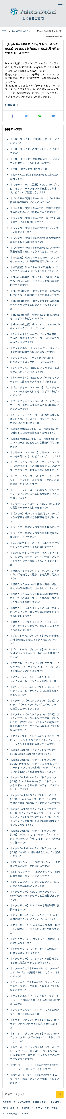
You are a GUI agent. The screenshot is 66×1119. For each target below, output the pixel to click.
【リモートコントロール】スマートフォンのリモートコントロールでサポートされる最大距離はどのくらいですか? (34, 480)
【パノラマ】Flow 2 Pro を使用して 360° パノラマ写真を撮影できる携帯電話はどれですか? (34, 517)
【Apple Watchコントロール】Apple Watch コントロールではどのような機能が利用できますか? (34, 442)
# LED (25, 1113)
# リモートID (42, 1107)
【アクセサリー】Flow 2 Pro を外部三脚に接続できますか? (35, 907)
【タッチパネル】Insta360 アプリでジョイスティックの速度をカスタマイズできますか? (35, 379)
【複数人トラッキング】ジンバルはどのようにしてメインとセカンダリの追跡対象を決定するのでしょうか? (34, 612)
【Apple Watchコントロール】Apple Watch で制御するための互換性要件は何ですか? (34, 431)
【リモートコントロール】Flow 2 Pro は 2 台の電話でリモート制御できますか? (35, 505)
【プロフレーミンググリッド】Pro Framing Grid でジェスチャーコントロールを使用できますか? (35, 653)
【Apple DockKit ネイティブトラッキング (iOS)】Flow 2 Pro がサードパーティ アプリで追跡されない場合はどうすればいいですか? (35, 799)
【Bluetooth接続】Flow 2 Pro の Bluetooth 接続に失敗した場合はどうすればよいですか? (35, 293)
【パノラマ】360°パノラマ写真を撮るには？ (34, 527)
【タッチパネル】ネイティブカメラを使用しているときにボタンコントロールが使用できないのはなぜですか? (34, 338)
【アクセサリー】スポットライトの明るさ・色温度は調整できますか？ (34, 950)
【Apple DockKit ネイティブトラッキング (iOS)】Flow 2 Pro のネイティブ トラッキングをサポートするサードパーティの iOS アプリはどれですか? (34, 783)
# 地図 (54, 1107)
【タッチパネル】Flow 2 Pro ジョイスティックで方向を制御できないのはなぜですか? (35, 350)
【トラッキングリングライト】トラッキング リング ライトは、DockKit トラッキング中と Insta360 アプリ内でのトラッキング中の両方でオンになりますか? (35, 1053)
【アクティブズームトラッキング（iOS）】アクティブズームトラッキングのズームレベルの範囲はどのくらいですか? (34, 704)
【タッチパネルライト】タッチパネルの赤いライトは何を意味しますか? (34, 1012)
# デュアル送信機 (22, 1101)
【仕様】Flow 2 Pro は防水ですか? (29, 169)
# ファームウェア (10, 1113)
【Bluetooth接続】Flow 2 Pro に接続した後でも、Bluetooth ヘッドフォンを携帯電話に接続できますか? (34, 281)
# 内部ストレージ (10, 1107)
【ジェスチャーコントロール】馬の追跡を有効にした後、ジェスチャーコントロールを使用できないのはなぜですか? (34, 419)
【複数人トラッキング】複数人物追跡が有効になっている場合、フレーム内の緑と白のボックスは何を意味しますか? (34, 598)
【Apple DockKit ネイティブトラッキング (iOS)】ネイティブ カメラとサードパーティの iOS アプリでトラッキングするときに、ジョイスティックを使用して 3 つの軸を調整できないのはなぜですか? (35, 816)
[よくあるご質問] (33, 11)
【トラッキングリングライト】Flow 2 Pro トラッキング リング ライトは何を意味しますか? (35, 1023)
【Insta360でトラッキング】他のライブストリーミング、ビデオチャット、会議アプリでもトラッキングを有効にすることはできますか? (34, 559)
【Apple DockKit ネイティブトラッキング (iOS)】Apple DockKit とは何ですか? (33, 752)
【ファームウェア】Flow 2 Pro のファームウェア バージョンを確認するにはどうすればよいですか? (35, 972)
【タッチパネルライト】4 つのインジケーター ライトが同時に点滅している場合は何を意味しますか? (35, 1000)
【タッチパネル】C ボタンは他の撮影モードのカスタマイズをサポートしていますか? (34, 360)
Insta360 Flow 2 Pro (21, 31)
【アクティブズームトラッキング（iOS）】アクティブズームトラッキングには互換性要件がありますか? (34, 690)
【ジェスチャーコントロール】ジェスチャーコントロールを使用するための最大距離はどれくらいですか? (34, 405)
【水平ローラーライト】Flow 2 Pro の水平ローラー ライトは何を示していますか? (35, 1067)
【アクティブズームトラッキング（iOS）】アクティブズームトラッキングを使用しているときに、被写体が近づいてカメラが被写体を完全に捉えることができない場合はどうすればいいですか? (34, 722)
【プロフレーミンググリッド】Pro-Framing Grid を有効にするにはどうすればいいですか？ (34, 639)
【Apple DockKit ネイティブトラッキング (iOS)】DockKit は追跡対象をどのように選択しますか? (35, 852)
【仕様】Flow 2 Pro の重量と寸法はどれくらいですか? (35, 141)
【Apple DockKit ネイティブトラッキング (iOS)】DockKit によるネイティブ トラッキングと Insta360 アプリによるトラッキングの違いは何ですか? (35, 836)
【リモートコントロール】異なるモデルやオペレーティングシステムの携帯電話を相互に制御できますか (34, 493)
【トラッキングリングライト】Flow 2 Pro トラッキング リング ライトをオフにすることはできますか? (35, 1037)
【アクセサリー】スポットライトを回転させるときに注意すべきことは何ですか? (34, 960)
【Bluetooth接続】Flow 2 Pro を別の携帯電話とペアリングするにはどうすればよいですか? (34, 304)
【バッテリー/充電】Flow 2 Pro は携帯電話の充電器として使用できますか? (35, 240)
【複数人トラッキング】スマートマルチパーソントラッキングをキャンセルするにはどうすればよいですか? (34, 625)
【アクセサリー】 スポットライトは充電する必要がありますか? (35, 941)
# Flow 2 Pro (11, 104)
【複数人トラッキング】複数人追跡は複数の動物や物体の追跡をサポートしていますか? (34, 586)
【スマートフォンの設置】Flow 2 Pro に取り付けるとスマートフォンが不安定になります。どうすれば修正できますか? (35, 188)
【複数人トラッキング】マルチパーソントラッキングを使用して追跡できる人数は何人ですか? (34, 574)
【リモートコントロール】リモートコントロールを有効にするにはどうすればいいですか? (35, 454)
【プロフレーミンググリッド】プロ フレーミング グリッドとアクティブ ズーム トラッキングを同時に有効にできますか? (35, 667)
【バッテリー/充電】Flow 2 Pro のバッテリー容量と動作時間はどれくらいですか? (35, 200)
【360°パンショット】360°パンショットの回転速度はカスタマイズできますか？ (35, 874)
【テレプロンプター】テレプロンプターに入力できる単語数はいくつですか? (34, 883)
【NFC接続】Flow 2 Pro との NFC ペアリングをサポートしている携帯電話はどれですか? (35, 259)
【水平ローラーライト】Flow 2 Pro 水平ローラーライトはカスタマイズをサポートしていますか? (35, 1078)
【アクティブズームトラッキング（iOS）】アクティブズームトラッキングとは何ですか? (34, 679)
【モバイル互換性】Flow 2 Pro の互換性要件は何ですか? (35, 176)
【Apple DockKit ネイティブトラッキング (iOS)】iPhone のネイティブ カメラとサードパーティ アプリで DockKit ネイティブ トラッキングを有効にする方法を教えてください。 (35, 765)
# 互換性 (6, 1101)
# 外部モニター (40, 1101)
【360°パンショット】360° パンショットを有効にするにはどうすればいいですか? (35, 864)
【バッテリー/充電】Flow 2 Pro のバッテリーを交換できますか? (35, 230)
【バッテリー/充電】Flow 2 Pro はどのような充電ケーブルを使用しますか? (35, 220)
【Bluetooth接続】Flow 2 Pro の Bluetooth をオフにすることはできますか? (35, 326)
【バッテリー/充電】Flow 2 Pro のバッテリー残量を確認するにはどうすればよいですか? (35, 249)
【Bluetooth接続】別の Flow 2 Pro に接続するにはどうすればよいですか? (35, 316)
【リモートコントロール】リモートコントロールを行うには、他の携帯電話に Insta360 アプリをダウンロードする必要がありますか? (35, 466)
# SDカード (27, 1107)
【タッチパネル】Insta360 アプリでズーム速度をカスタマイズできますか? (35, 369)
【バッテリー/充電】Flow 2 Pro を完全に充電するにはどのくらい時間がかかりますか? (35, 210)
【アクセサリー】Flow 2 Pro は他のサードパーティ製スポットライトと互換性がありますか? (35, 929)
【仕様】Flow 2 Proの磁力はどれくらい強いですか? (34, 151)
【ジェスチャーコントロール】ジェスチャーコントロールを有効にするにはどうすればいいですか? (34, 391)
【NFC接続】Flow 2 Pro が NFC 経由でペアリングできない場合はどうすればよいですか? (35, 269)
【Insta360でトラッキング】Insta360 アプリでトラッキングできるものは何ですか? (34, 545)
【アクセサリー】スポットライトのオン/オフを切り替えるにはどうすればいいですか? (35, 917)
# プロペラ (56, 1101)
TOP (4, 31)
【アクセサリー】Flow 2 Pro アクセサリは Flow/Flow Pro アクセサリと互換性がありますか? (34, 895)
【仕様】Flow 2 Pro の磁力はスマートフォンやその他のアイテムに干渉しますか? (35, 161)
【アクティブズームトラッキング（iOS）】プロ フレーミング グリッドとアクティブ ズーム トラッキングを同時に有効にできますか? (35, 740)
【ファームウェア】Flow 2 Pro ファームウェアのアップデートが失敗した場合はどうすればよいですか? (35, 986)
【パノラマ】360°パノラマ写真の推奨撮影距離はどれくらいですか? (34, 535)
